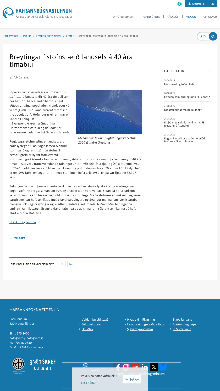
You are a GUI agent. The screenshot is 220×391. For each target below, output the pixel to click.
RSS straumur (182, 329)
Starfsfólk (198, 3)
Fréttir (70, 35)
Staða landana (182, 319)
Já (61, 263)
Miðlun (27, 35)
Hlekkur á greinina (22, 222)
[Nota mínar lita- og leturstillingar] (179, 3)
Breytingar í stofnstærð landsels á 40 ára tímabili (108, 35)
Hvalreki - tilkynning (141, 319)
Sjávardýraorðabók (140, 329)
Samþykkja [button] (132, 379)
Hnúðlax (87, 329)
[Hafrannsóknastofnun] (37, 13)
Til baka (19, 238)
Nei (71, 263)
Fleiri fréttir (174, 70)
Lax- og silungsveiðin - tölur (145, 324)
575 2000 (23, 333)
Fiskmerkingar (91, 324)
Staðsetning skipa (184, 324)
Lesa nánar (88, 382)
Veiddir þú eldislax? (95, 319)
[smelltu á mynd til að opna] (117, 367)
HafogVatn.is (10, 35)
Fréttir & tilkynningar (48, 35)
